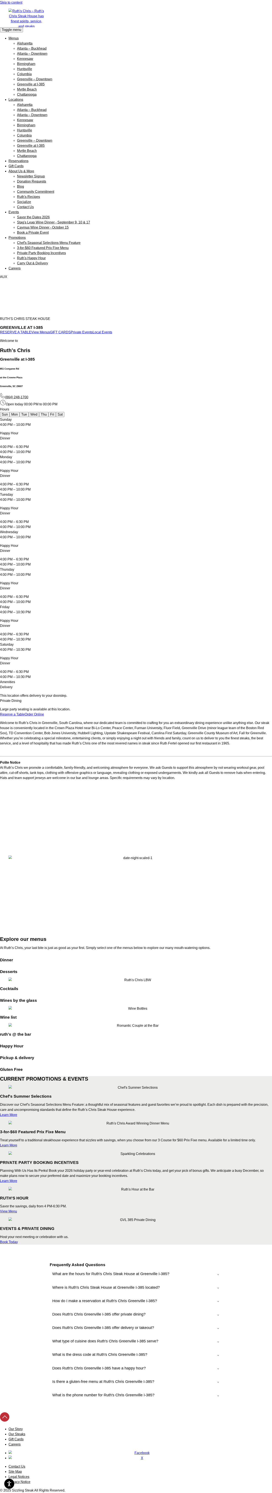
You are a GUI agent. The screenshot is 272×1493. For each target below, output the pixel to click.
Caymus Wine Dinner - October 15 (43, 227)
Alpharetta (25, 43)
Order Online (34, 714)
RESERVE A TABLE (15, 332)
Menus (13, 38)
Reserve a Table (12, 714)
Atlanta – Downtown (32, 53)
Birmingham (26, 64)
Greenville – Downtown (34, 79)
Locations (15, 99)
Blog (20, 186)
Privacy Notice (19, 1482)
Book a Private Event (33, 232)
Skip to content (11, 2)
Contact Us (25, 207)
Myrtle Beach (27, 89)
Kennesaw (25, 58)
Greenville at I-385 (31, 84)
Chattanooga (27, 94)
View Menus (40, 332)
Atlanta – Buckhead (32, 48)
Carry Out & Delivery (32, 263)
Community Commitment (35, 191)
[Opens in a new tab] (140, 1453)
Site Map (15, 1471)
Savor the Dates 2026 (33, 217)
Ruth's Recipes (28, 197)
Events (13, 212)
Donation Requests (31, 181)
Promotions (17, 237)
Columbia (24, 74)
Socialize (24, 202)
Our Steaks (16, 1434)
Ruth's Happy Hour (31, 258)
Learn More (8, 1115)
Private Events (82, 332)
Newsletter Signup (31, 176)
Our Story (15, 1429)
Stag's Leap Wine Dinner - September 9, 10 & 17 (53, 222)
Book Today (9, 1242)
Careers (14, 268)
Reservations (18, 161)
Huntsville (24, 69)
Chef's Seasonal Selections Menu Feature (49, 243)
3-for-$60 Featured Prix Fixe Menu (43, 248)
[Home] (136, 18)
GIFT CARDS (60, 332)
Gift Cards (16, 166)
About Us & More (21, 171)
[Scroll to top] (4, 1420)
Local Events (102, 332)
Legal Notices (18, 1477)
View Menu (8, 1211)
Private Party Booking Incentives (41, 253)
